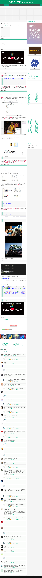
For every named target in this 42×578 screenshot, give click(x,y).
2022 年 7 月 (36, 121)
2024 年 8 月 (29, 108)
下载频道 (30, 4)
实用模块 (36, 98)
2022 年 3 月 (36, 123)
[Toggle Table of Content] (9, 27)
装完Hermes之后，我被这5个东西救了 (33, 76)
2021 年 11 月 (36, 125)
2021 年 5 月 (36, 128)
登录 (2, 349)
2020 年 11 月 (36, 131)
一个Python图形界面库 (5, 344)
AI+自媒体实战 (30, 83)
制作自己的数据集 (5, 33)
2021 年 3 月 (36, 129)
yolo (8, 329)
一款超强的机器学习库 (4, 345)
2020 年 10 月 (30, 132)
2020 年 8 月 (29, 133)
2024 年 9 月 (36, 107)
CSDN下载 (4, 170)
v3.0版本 (4, 35)
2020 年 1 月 (36, 136)
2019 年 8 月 (36, 138)
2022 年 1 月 (36, 124)
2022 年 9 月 (36, 120)
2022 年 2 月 (29, 124)
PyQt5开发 (36, 92)
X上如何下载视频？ (30, 75)
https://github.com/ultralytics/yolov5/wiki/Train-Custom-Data (11, 320)
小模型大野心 (30, 79)
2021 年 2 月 (29, 130)
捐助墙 (34, 4)
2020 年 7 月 (36, 133)
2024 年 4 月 (29, 110)
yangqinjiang (6, 355)
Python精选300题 (16, 343)
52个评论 (22, 25)
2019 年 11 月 (36, 137)
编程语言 (10, 4)
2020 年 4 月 (29, 135)
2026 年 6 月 (29, 106)
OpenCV (36, 91)
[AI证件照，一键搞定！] (3, 336)
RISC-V (36, 94)
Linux (36, 89)
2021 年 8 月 (29, 127)
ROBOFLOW (2, 166)
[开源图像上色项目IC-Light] (23, 336)
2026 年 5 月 (36, 106)
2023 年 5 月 (36, 116)
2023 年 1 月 (36, 118)
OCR (28, 91)
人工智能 (6, 4)
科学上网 (36, 100)
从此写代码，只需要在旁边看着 (32, 78)
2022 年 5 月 (36, 122)
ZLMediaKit (36, 96)
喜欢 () (14, 325)
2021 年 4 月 (29, 129)
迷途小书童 (6, 25)
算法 (28, 101)
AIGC (36, 83)
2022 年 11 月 (36, 119)
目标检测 (10, 329)
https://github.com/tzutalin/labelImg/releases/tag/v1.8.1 (8, 95)
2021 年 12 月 (30, 125)
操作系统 (18, 4)
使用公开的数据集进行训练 (6, 34)
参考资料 (4, 36)
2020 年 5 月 (36, 134)
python (6, 329)
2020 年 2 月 (29, 136)
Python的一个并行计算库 (17, 344)
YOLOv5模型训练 (4, 23)
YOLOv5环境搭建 (5, 319)
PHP (28, 92)
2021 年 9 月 (36, 126)
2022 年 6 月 (29, 122)
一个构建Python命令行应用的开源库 (19, 345)
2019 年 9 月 (29, 138)
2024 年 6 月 (29, 109)
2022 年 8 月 (29, 121)
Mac (35, 90)
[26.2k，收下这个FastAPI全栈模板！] (10, 336)
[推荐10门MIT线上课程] (16, 336)
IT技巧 (22, 4)
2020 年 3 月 (36, 135)
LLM (28, 90)
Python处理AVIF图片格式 (5, 343)
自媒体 (36, 101)
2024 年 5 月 (36, 109)
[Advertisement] (21, 14)
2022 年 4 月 (29, 123)
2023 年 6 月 (29, 116)
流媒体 (26, 4)
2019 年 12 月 (30, 137)
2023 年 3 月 (36, 117)
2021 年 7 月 (36, 127)
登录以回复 (14, 355)
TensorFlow (36, 95)
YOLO (2, 25)
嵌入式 (15, 4)
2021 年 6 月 (29, 128)
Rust (28, 95)
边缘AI (29, 102)
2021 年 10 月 (30, 126)
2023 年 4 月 (29, 117)
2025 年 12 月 (30, 107)
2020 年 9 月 (36, 132)
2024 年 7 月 (36, 108)
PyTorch (29, 94)
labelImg (3, 329)
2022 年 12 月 (30, 119)
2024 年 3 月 (36, 110)
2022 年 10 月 (30, 120)
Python (29, 93)
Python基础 (36, 93)
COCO (10, 75)
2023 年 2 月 (29, 118)
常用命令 (29, 99)
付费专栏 (2, 4)
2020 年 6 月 (29, 134)
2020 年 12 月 (30, 131)
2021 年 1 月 (36, 130)
